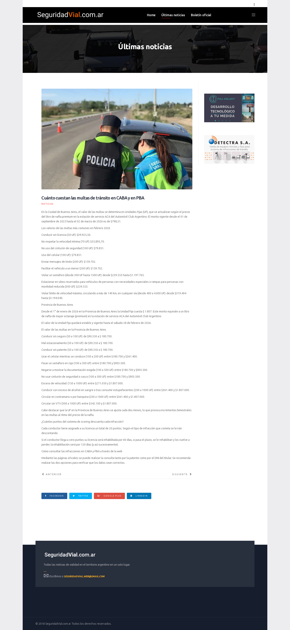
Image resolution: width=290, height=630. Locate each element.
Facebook (56, 496)
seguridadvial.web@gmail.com (84, 576)
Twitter (82, 496)
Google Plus (112, 496)
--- (45, 571)
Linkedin (141, 496)
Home (151, 15)
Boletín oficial (201, 15)
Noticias (47, 204)
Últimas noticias (173, 15)
